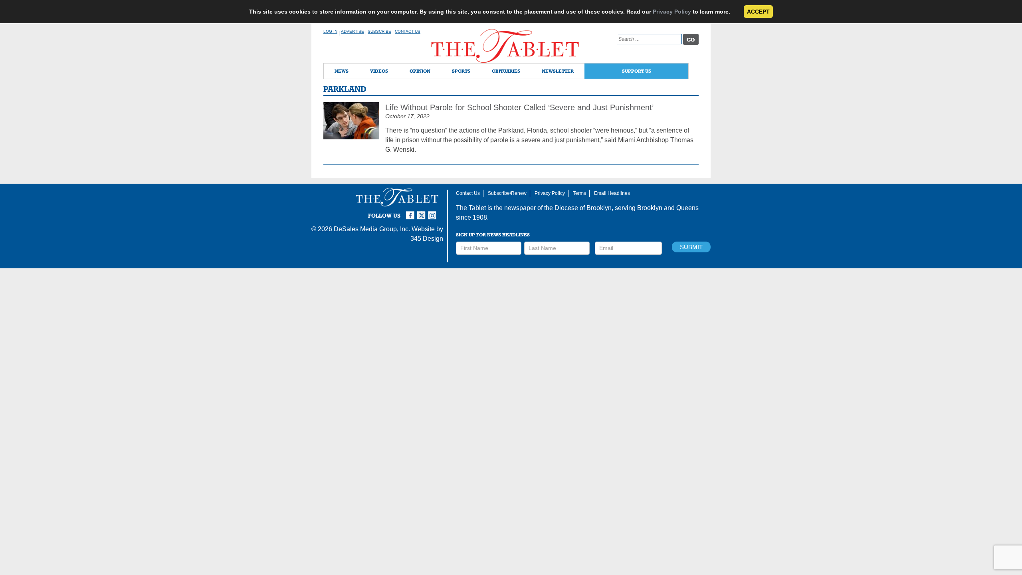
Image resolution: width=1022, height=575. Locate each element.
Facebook (411, 212)
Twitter (422, 212)
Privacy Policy (672, 11)
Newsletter (558, 71)
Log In (330, 31)
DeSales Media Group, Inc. (372, 229)
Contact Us (407, 31)
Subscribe (379, 31)
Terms (579, 193)
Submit (691, 247)
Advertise (352, 31)
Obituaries (506, 71)
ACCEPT (758, 11)
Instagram (433, 212)
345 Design (426, 238)
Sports (461, 71)
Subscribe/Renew (507, 193)
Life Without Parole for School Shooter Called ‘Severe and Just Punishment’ (519, 107)
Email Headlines (612, 193)
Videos (379, 71)
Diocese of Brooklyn (583, 207)
